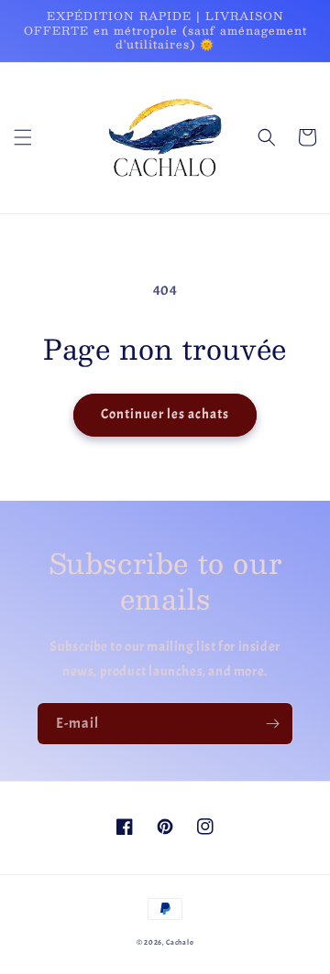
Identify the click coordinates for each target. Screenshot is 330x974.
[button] (23, 137)
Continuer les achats (165, 414)
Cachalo (179, 942)
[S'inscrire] (272, 723)
